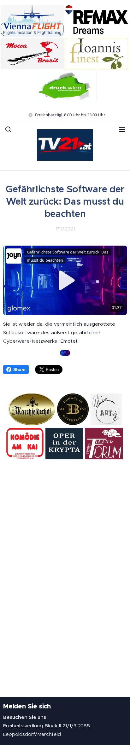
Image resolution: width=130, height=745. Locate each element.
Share (19, 369)
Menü (122, 129)
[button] (8, 129)
